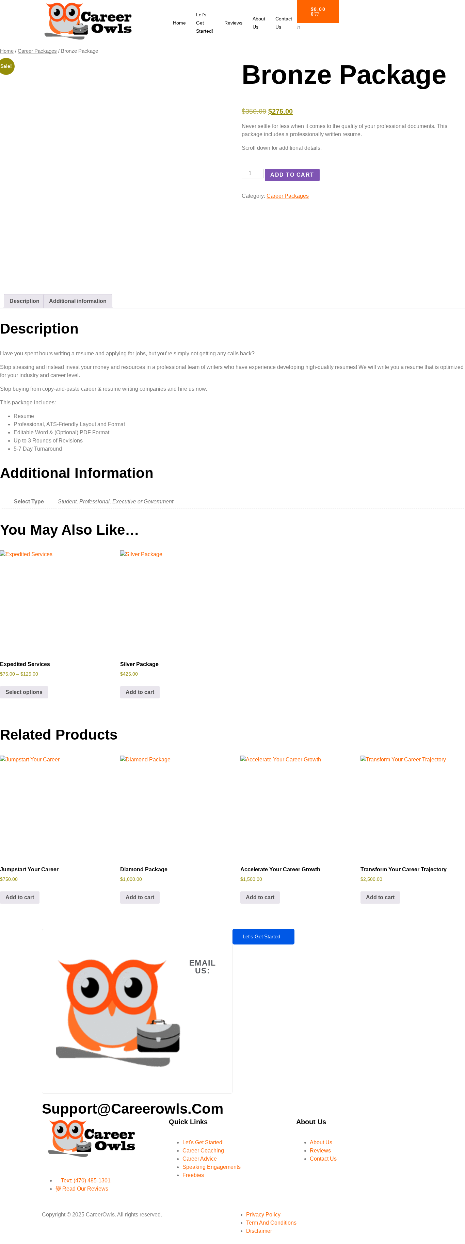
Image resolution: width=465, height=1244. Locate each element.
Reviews (233, 23)
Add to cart (292, 175)
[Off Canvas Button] (298, 27)
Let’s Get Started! (204, 23)
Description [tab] (24, 301)
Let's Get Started (261, 936)
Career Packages (37, 51)
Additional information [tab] (78, 301)
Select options (24, 692)
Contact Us (283, 23)
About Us (259, 23)
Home (179, 23)
